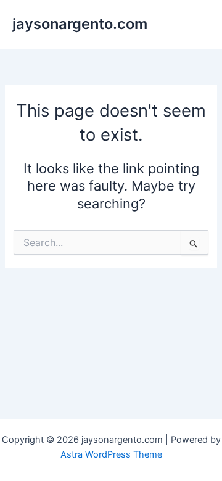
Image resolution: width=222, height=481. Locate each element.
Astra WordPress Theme (111, 454)
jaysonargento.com (79, 24)
